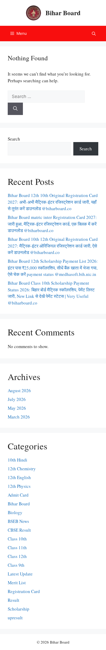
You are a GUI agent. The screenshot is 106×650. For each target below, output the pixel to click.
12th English (19, 477)
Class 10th (17, 539)
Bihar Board (63, 13)
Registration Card (24, 591)
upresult (15, 618)
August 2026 (19, 390)
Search (14, 139)
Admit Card (18, 495)
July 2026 (17, 399)
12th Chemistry (22, 469)
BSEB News (18, 521)
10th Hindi (17, 460)
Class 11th (17, 547)
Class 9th (16, 565)
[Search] (15, 109)
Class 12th (17, 556)
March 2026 (19, 417)
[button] (94, 33)
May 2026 (17, 408)
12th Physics (19, 486)
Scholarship (18, 609)
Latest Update (20, 574)
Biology (15, 512)
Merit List (17, 583)
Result (13, 600)
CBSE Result (19, 530)
